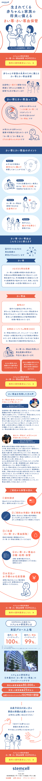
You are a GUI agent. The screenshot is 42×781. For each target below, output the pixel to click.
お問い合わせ (17, 778)
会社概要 (8, 778)
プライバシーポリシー (29, 778)
